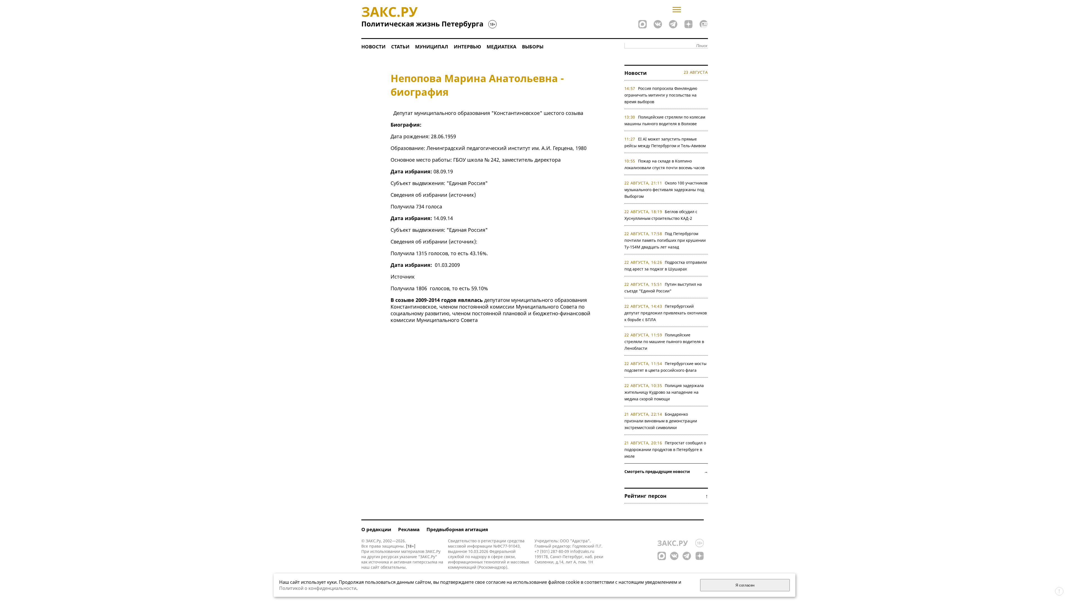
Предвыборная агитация (457, 529)
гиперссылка (425, 562)
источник (462, 194)
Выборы (532, 46)
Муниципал (431, 46)
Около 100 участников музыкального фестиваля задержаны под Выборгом (666, 189)
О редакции (376, 529)
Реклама (409, 529)
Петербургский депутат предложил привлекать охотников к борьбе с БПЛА (665, 313)
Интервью (467, 46)
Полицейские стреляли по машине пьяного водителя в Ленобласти (664, 341)
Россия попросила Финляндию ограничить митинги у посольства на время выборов (661, 95)
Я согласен (744, 585)
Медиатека (501, 46)
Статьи (400, 46)
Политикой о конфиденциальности (317, 588)
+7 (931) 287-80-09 (551, 551)
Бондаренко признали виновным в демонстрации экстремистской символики (660, 421)
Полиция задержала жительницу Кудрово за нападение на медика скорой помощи (664, 392)
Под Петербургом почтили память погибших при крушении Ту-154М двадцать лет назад (665, 240)
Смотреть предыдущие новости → (666, 471)
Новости (373, 46)
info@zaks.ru (582, 551)
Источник (403, 276)
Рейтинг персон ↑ (666, 495)
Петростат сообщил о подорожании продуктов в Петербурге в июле (665, 449)
